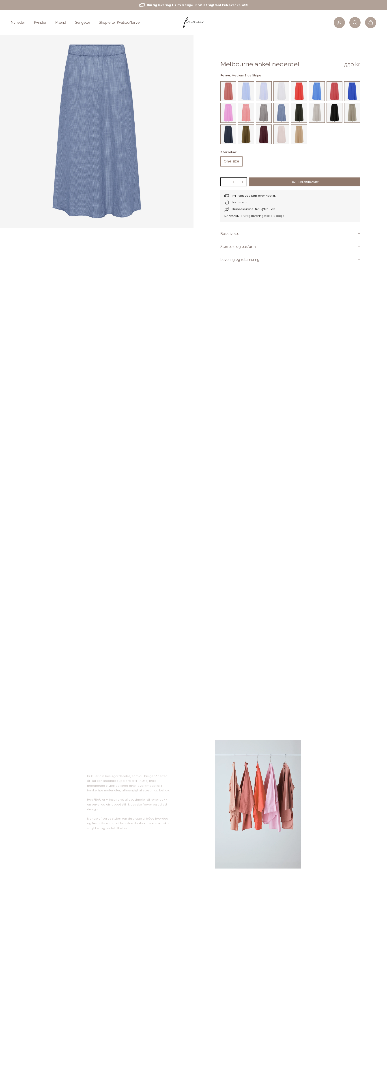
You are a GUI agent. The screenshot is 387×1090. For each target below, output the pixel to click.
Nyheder (18, 22)
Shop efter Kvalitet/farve (119, 22)
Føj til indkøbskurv (305, 182)
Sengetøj (82, 22)
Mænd (60, 22)
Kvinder (40, 22)
